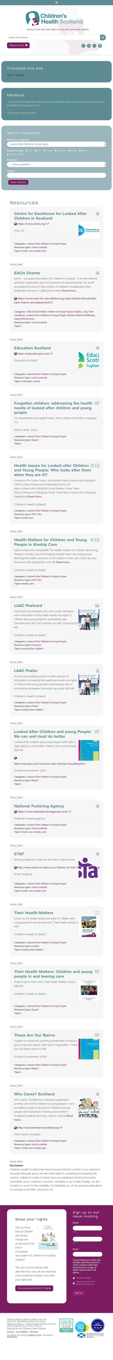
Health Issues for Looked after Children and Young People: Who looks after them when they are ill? (52, 470)
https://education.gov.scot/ (34, 353)
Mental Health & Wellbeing (81, 315)
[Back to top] (105, 1352)
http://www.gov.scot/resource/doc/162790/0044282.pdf (48, 763)
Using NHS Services (24, 319)
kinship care (40, 251)
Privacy (10, 1332)
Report (35, 440)
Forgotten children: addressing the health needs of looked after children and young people (53, 408)
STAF (19, 854)
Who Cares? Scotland (34, 1094)
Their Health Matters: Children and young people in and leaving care (53, 974)
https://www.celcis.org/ (32, 223)
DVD (33, 514)
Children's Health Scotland (53, 18)
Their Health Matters (33, 912)
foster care (27, 251)
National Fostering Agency (39, 806)
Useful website (39, 247)
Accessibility (22, 1332)
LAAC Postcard (28, 605)
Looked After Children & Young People (46, 243)
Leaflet (35, 946)
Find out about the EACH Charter (34, 1288)
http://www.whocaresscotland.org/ (39, 1127)
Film (39, 514)
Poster (34, 706)
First (74, 1232)
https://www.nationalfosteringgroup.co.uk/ (43, 811)
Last (74, 1243)
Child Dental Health (36, 311)
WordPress (12, 1337)
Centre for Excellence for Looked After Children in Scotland (50, 215)
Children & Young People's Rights (64, 311)
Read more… (69, 290)
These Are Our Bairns (34, 1035)
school (36, 381)
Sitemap (34, 1332)
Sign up (79, 1293)
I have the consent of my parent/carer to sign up (85, 1283)
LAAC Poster (26, 670)
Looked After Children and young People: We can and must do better (53, 734)
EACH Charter (27, 273)
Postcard (36, 645)
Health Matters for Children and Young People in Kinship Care (50, 542)
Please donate (16, 45)
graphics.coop (34, 1335)
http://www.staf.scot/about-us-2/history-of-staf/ (47, 867)
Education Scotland (32, 348)
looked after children (32, 648)
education (27, 381)
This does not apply (83, 1278)
